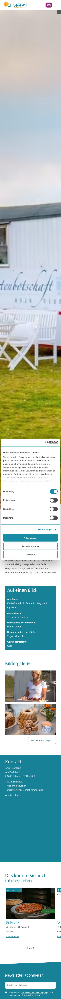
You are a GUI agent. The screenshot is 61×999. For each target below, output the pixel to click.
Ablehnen (30, 554)
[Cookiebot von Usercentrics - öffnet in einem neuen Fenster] (45, 442)
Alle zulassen (30, 538)
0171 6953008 (15, 781)
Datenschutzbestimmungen (33, 992)
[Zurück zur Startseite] (15, 4)
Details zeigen (45, 529)
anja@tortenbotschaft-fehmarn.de (25, 789)
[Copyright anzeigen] (59, 12)
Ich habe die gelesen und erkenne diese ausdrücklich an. (31, 994)
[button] (22, 948)
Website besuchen (16, 785)
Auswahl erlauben (30, 546)
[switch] (54, 500)
